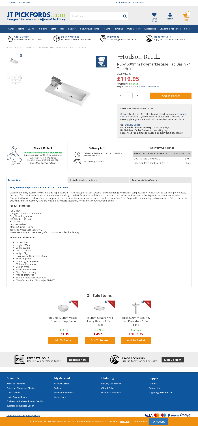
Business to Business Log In (20, 406)
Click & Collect (108, 388)
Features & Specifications (145, 180)
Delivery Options (133, 124)
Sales (187, 29)
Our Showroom (123, 2)
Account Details (61, 383)
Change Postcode (182, 153)
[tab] (36, 180)
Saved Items (60, 397)
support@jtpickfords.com (161, 392)
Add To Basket (171, 95)
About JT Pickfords (15, 383)
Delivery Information (111, 383)
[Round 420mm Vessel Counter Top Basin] (63, 308)
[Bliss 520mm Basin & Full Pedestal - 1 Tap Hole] (136, 308)
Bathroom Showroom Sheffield (21, 388)
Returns (153, 383)
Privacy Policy (33, 415)
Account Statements (64, 392)
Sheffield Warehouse (149, 86)
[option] (14, 63)
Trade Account (13, 392)
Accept (160, 421)
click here (124, 421)
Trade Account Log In (16, 397)
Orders (57, 388)
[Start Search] (124, 16)
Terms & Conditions (16, 415)
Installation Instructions (83, 180)
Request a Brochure (111, 392)
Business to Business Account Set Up (24, 401)
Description (14, 180)
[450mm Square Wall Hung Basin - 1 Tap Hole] (99, 308)
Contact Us (138, 2)
